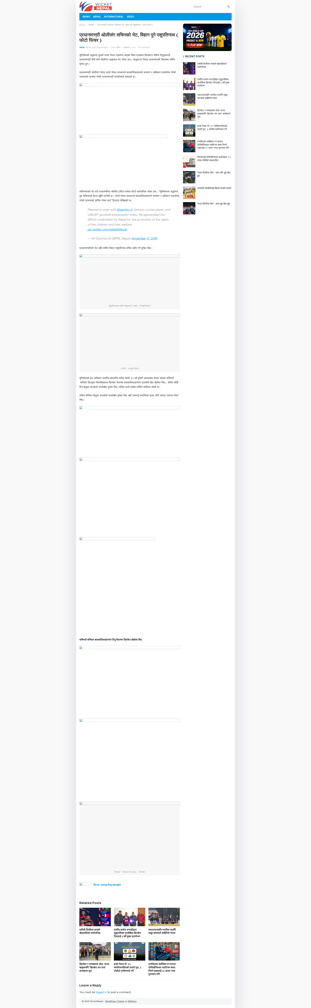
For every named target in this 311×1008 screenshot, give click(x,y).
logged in (101, 992)
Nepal (97, 16)
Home (82, 24)
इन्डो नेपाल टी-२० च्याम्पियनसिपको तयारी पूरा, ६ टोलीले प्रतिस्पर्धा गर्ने (127, 967)
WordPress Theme (114, 1001)
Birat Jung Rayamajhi (97, 47)
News (86, 16)
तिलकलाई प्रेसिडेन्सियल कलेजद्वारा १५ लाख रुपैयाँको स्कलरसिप (214, 158)
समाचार (91, 24)
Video (130, 16)
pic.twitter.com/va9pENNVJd (107, 229)
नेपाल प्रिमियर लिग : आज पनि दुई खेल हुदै (213, 174)
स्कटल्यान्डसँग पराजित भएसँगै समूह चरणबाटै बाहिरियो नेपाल (162, 931)
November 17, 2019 (144, 238)
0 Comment (144, 47)
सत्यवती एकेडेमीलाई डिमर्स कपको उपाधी (214, 188)
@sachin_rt (124, 209)
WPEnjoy (132, 1001)
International (114, 16)
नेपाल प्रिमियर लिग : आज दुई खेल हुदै (213, 203)
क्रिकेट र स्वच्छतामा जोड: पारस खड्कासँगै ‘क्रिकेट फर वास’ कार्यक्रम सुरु (94, 967)
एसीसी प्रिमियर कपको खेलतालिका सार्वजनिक (89, 931)
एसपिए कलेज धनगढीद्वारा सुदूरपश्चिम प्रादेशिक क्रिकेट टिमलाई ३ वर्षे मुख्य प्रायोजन (127, 933)
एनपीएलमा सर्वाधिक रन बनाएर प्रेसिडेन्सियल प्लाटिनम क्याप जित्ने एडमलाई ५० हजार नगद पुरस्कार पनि (162, 969)
